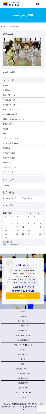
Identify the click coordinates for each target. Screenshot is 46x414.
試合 (4, 133)
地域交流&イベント (10, 138)
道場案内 (6, 90)
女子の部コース (9, 100)
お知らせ (6, 185)
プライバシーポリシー (11, 167)
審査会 (5, 129)
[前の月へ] (29, 213)
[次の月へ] (40, 213)
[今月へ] (34, 213)
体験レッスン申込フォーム (13, 119)
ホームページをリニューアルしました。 (19, 198)
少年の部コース (9, 95)
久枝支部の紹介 (9, 153)
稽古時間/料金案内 (10, 114)
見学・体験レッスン (11, 109)
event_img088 (9, 72)
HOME (3, 27)
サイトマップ (8, 172)
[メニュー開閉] (42, 4)
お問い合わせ (8, 162)
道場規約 (6, 148)
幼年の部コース (9, 105)
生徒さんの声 (8, 124)
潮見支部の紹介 (9, 157)
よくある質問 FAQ (10, 143)
